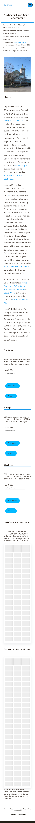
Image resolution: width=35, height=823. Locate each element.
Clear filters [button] (13, 386)
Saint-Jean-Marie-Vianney (16, 266)
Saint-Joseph (20, 165)
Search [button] (11, 396)
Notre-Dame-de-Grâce (15, 121)
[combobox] (15, 373)
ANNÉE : (9, 370)
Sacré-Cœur (9, 293)
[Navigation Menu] (30, 5)
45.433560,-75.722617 (21, 42)
